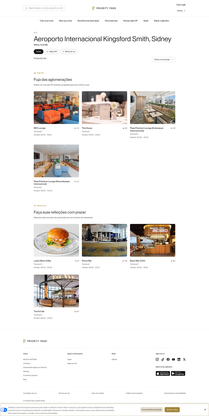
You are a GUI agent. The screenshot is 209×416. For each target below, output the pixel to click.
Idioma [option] (180, 11)
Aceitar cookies (172, 409)
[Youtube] (173, 359)
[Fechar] (205, 409)
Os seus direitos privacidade (151, 409)
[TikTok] (162, 359)
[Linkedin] (178, 359)
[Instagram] (157, 359)
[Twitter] (184, 359)
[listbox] (181, 11)
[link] (163, 373)
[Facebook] (168, 359)
